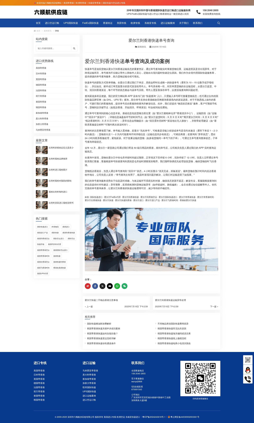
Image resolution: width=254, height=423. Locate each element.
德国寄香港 (41, 85)
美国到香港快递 (68, 232)
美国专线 (121, 23)
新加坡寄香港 (42, 113)
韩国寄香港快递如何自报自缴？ (102, 333)
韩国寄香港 (41, 107)
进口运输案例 (168, 23)
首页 (38, 23)
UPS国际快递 (70, 23)
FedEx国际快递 (90, 23)
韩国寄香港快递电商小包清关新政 (174, 343)
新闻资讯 (47, 31)
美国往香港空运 (43, 261)
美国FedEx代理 (54, 244)
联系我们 (197, 23)
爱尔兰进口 (138, 200)
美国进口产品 (42, 232)
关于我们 (184, 23)
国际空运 (71, 238)
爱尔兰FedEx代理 (112, 196)
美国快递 (56, 256)
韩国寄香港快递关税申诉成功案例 (103, 328)
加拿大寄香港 (42, 124)
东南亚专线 (150, 23)
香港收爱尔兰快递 (188, 200)
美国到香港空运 (43, 238)
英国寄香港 (41, 79)
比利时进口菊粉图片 (58, 169)
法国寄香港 (41, 90)
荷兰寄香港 (41, 96)
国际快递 (55, 232)
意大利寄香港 (42, 118)
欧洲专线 (135, 23)
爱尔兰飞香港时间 (170, 200)
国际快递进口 (42, 226)
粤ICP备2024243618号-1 (154, 416)
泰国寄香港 (41, 101)
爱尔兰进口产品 (152, 200)
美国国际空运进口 (60, 250)
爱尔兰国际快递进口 (168, 196)
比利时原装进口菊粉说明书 (61, 202)
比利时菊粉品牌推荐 (58, 158)
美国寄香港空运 (43, 250)
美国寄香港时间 (43, 256)
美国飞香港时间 (43, 267)
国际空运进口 (58, 238)
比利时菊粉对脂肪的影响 (60, 180)
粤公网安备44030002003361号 (185, 416)
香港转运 (107, 23)
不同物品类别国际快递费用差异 (173, 323)
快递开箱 (40, 244)
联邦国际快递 (89, 387)
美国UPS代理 (42, 273)
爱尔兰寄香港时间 (205, 196)
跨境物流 (55, 226)
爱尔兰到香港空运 (149, 196)
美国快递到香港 (59, 261)
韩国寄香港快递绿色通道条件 (101, 343)
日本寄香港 (41, 73)
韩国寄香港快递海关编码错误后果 (174, 333)
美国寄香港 (41, 68)
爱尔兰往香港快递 (93, 200)
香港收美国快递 (59, 267)
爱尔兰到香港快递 (105, 60)
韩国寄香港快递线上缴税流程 (172, 338)
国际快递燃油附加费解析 (99, 323)
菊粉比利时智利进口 (58, 191)
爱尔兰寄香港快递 (187, 196)
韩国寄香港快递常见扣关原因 (172, 328)
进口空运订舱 (52, 23)
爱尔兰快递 (108, 200)
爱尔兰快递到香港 (123, 200)
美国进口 (66, 226)
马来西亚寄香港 (43, 130)
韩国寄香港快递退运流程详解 (101, 338)
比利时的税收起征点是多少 (61, 147)
